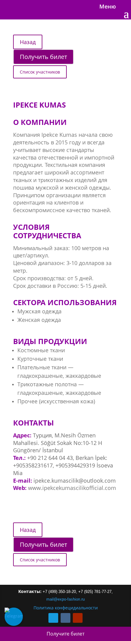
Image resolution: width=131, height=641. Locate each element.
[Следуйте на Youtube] (78, 618)
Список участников (40, 72)
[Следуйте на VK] (65, 618)
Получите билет (65, 633)
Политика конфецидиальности (66, 608)
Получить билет (43, 57)
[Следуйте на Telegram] (53, 618)
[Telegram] (14, 617)
